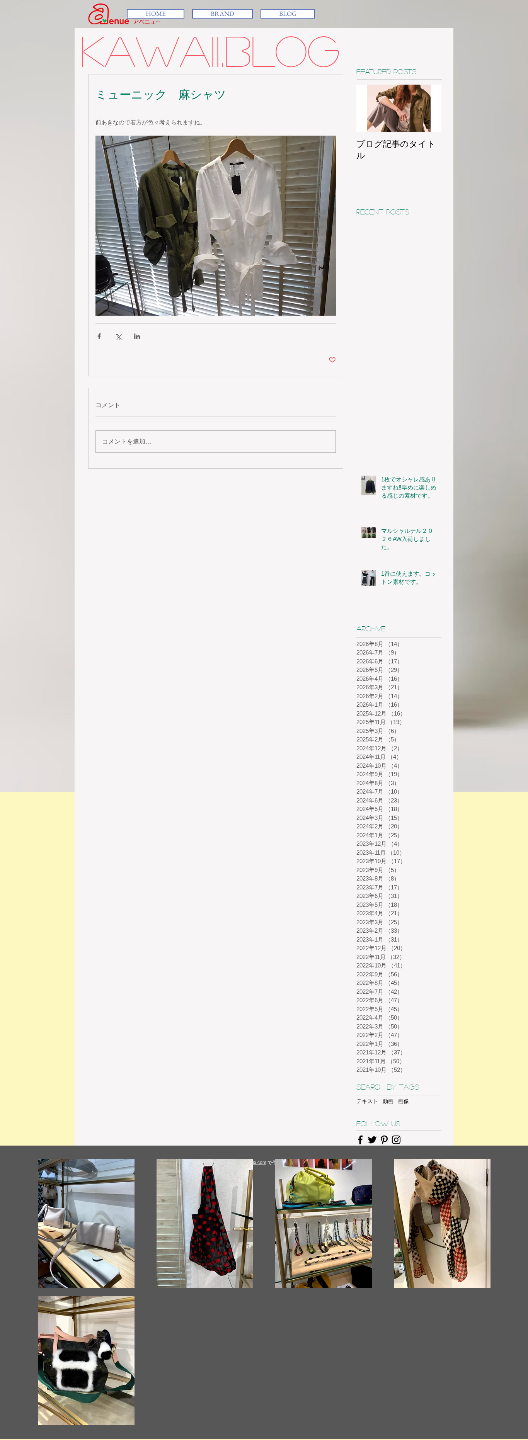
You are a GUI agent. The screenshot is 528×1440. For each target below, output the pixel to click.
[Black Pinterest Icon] (384, 1140)
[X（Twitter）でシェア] (118, 336)
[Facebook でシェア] (99, 336)
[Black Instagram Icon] (396, 1140)
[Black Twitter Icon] (372, 1140)
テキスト (367, 1101)
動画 (388, 1101)
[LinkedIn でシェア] (137, 336)
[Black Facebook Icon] (360, 1140)
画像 (403, 1101)
